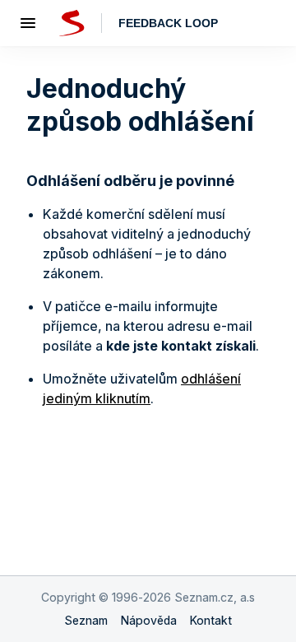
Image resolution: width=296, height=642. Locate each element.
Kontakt (211, 620)
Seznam (86, 620)
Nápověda (149, 620)
